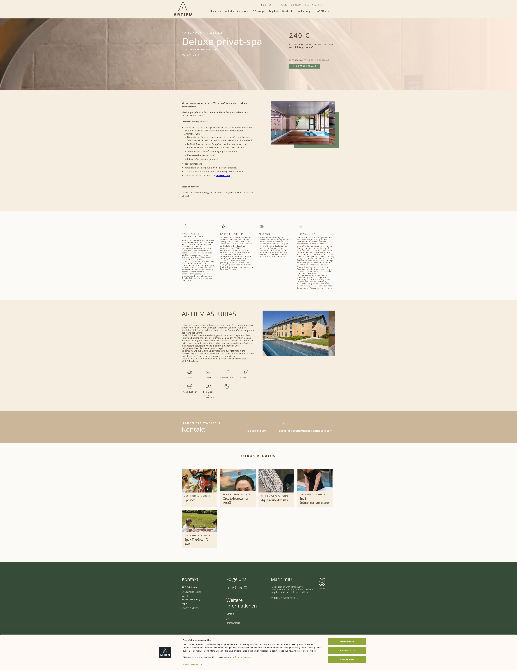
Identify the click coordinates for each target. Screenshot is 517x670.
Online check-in (318, 5)
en (270, 5)
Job (227, 618)
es (266, 5)
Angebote (274, 11)
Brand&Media (233, 622)
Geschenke (288, 11)
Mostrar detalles (190, 665)
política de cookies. (241, 657)
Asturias (241, 11)
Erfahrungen (259, 11)
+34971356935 (296, 5)
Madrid (228, 11)
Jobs (307, 5)
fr (274, 5)
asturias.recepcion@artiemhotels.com (305, 430)
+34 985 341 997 (256, 430)
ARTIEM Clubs (223, 175)
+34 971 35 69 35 (190, 608)
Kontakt (284, 5)
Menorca (215, 11)
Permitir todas (347, 642)
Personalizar (345, 650)
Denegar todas (347, 659)
